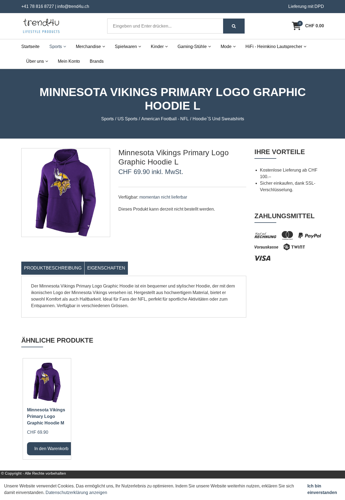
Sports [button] (55, 46)
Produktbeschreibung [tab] (53, 268)
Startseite (30, 46)
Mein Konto (69, 61)
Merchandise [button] (88, 46)
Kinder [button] (157, 46)
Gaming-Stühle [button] (192, 46)
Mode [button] (226, 46)
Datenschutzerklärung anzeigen (76, 492)
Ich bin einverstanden (322, 489)
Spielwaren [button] (126, 46)
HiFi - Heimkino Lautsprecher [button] (273, 46)
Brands (97, 61)
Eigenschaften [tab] (106, 268)
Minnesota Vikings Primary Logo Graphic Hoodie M (46, 416)
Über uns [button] (35, 61)
